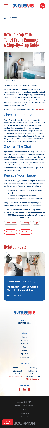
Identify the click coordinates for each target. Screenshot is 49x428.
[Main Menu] (6, 6)
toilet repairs (39, 110)
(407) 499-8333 (24, 323)
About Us (24, 340)
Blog (24, 347)
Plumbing (25, 223)
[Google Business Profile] (29, 389)
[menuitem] (24, 409)
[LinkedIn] (24, 389)
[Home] (23, 6)
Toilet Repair (11, 223)
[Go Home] (5, 18)
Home (24, 337)
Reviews (24, 344)
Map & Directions (15, 376)
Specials (24, 354)
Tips (36, 223)
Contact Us (24, 357)
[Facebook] (19, 389)
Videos (24, 350)
